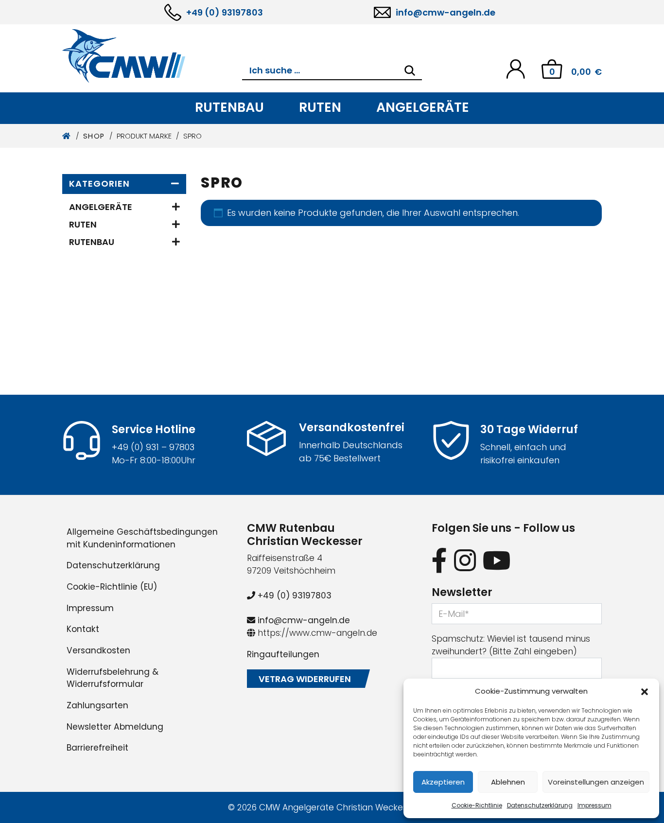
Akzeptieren (443, 782)
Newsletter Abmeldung (115, 727)
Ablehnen (508, 782)
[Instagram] (465, 560)
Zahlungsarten (97, 705)
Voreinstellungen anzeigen (596, 782)
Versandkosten (98, 650)
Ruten (320, 107)
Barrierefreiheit (97, 747)
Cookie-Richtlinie (477, 805)
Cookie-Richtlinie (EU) (112, 587)
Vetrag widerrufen (305, 679)
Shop (94, 136)
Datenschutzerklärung (540, 805)
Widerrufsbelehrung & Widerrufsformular (112, 678)
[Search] (410, 70)
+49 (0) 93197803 (224, 12)
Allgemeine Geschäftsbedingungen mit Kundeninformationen (142, 538)
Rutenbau (229, 107)
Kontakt (83, 629)
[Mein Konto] (515, 68)
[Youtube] (497, 560)
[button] (644, 691)
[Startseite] (66, 136)
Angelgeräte (422, 107)
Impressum (594, 805)
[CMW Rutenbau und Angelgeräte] (152, 56)
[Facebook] (439, 560)
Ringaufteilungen (283, 654)
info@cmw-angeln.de (445, 12)
